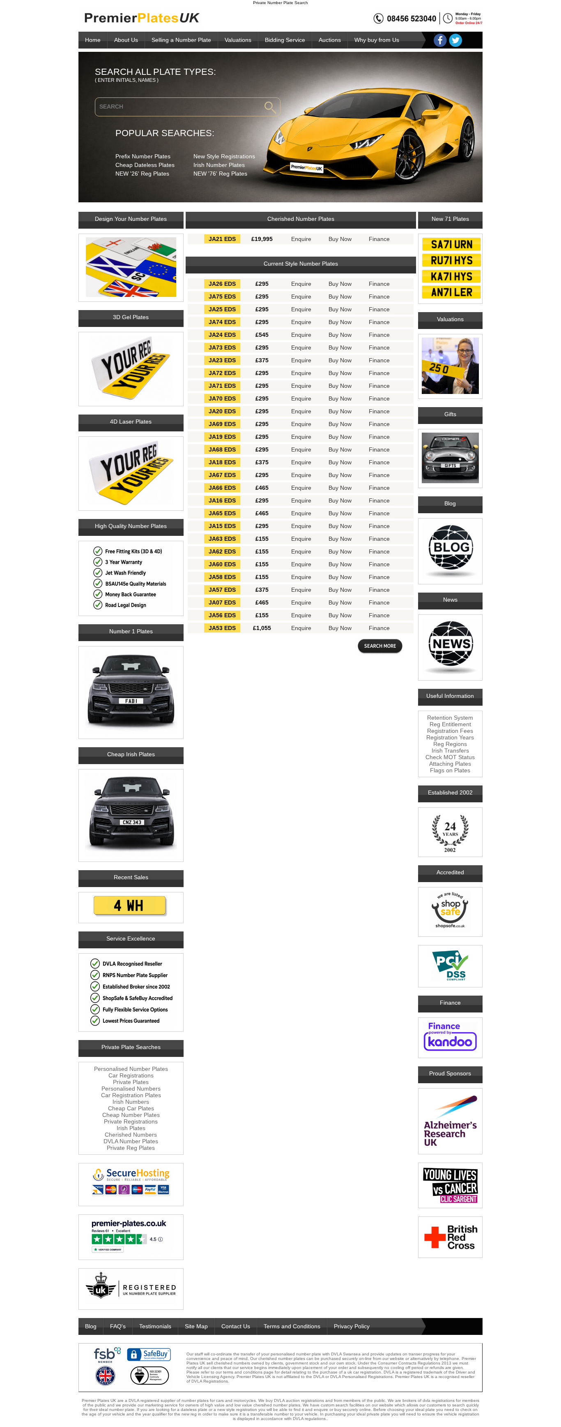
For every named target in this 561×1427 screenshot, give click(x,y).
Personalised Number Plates (131, 1069)
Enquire (301, 239)
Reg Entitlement (450, 724)
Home (93, 40)
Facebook (440, 40)
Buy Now (340, 239)
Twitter (455, 40)
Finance (379, 239)
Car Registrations (131, 1075)
